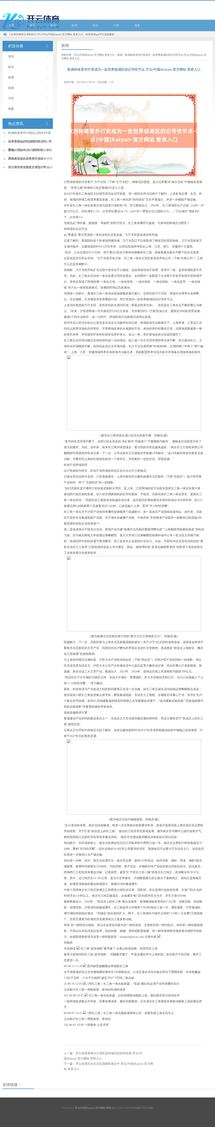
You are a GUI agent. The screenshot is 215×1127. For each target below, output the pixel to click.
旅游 (95, 25)
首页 (11, 25)
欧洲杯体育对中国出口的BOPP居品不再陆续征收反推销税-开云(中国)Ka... (29, 134)
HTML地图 (147, 1107)
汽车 (116, 25)
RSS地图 (135, 1107)
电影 (137, 25)
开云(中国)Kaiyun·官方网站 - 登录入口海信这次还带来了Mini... (30, 152)
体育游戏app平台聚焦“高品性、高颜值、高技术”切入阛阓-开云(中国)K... (30, 143)
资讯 (32, 25)
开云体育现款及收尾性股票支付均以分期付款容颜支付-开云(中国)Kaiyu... (30, 160)
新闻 (74, 25)
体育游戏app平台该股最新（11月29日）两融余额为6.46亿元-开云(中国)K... (109, 34)
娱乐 (53, 25)
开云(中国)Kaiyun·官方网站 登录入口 (94, 54)
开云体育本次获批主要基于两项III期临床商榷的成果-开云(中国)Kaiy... (30, 169)
